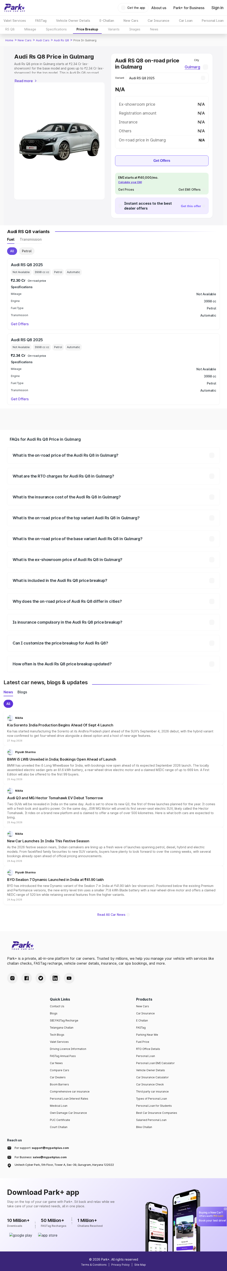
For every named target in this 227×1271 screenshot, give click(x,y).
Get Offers (161, 161)
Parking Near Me (147, 1034)
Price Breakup (87, 29)
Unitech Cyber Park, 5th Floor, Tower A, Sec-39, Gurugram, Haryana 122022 (64, 1164)
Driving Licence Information (68, 1049)
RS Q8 (10, 29)
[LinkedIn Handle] (55, 978)
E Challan (142, 1020)
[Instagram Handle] (12, 978)
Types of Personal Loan (151, 1098)
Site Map (140, 1264)
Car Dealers (58, 1077)
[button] (113, 728)
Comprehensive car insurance (70, 1091)
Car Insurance (145, 1013)
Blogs (53, 1013)
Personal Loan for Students (154, 1105)
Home (9, 40)
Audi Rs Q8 (61, 40)
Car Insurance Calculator (152, 1077)
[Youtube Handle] (69, 978)
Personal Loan (145, 1056)
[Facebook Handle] (26, 978)
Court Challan (58, 1127)
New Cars (24, 40)
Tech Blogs (57, 1034)
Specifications (56, 29)
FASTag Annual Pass (63, 1056)
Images (134, 29)
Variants (113, 29)
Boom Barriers (59, 1084)
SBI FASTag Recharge (64, 1020)
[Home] (15, 8)
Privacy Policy (120, 1264)
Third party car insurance (152, 1091)
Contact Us (57, 1006)
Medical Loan (58, 1105)
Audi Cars (42, 40)
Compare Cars (59, 1070)
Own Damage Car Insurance (68, 1112)
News (154, 29)
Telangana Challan (61, 1027)
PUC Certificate (60, 1120)
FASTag (141, 1027)
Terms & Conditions (94, 1264)
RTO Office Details (148, 1049)
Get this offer (191, 206)
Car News (56, 1063)
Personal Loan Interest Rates (69, 1098)
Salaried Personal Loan (151, 1120)
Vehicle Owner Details (150, 1070)
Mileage (30, 29)
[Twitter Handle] (40, 978)
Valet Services (59, 1041)
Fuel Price (142, 1041)
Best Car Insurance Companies (156, 1112)
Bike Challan (144, 1127)
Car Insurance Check (150, 1084)
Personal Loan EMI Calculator (155, 1063)
